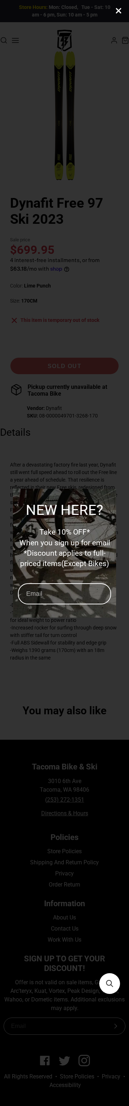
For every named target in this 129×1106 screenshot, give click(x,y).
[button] (109, 983)
